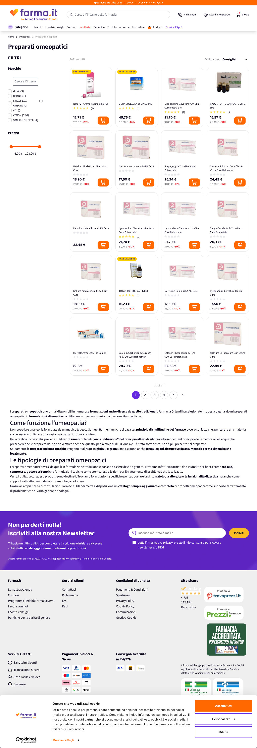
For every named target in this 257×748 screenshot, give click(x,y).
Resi (65, 606)
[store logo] (33, 15)
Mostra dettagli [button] (63, 740)
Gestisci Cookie (126, 617)
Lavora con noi (18, 606)
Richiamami (70, 595)
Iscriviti (239, 533)
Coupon (13, 595)
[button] (18, 27)
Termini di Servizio (92, 558)
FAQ (64, 601)
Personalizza (221, 719)
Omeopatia (25, 37)
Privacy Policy (72, 558)
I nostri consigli (18, 612)
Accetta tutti (223, 705)
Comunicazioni (126, 612)
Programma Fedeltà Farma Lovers (30, 601)
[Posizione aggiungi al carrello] (103, 121)
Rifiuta (223, 732)
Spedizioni (123, 595)
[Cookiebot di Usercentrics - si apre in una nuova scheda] (26, 740)
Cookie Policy (125, 606)
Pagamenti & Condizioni (132, 589)
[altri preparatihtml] (183, 395)
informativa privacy (159, 542)
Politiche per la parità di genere (29, 617)
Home (11, 37)
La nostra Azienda (20, 589)
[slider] (11, 146)
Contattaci (69, 589)
